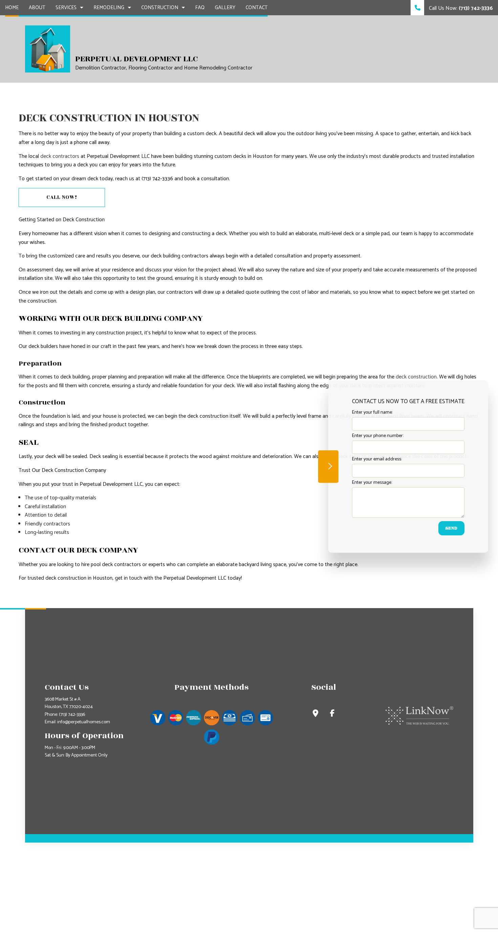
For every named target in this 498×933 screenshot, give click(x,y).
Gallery (225, 7)
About (37, 7)
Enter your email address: (377, 459)
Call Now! (61, 197)
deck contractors (59, 156)
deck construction (416, 376)
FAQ (200, 7)
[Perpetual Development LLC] (47, 48)
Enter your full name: (372, 412)
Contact (257, 7)
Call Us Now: (460, 8)
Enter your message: (372, 482)
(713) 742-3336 (72, 715)
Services (66, 7)
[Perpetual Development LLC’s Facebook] (332, 714)
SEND (451, 528)
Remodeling (109, 7)
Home (12, 7)
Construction (159, 7)
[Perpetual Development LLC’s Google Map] (316, 714)
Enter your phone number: (377, 435)
